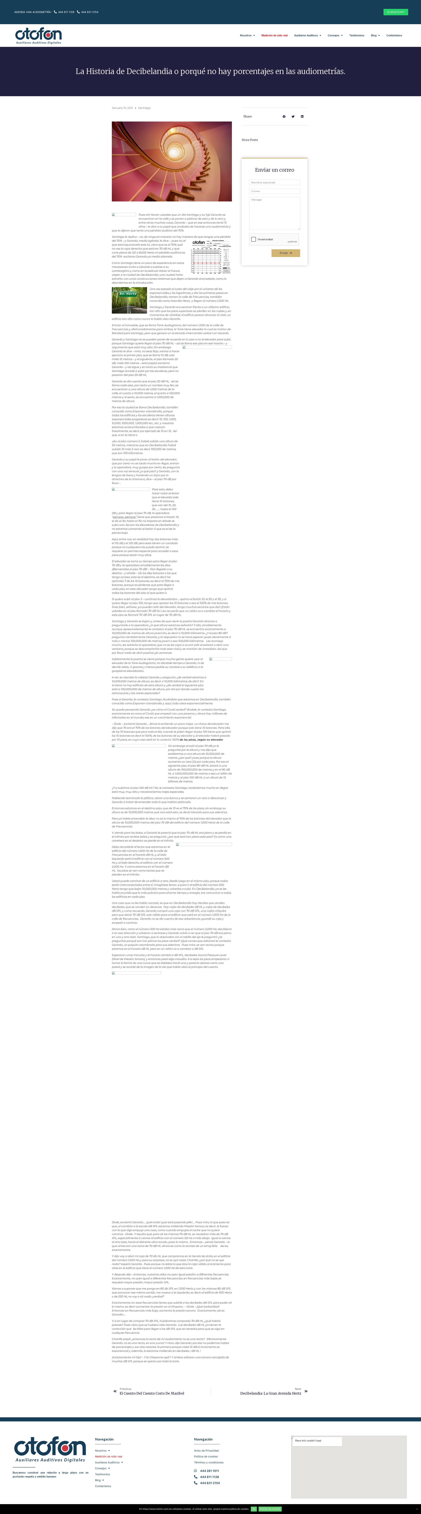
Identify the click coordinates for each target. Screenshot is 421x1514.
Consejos (333, 35)
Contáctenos (394, 35)
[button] (396, 12)
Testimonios (356, 35)
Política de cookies (206, 1456)
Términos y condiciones (208, 1462)
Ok (253, 1509)
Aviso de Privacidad (206, 1450)
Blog (374, 35)
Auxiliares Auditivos (306, 35)
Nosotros (246, 35)
